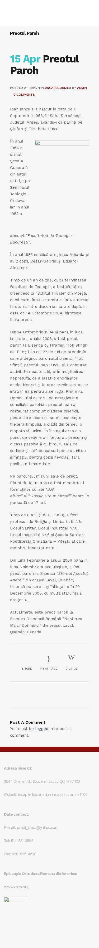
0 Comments (24, 94)
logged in (44, 728)
